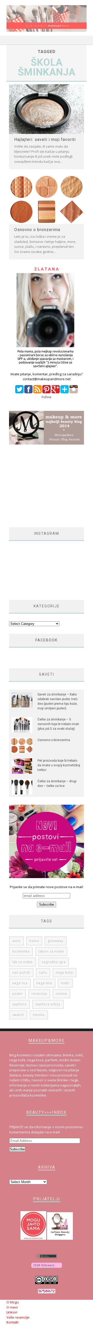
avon (16, 941)
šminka (39, 1015)
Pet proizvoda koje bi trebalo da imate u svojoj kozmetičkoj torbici (58, 765)
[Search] (83, 40)
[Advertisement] (51, 486)
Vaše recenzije (17, 1317)
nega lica (20, 983)
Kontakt (12, 1322)
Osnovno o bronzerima (37, 229)
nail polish (21, 972)
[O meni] (46, 369)
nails (43, 972)
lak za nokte (22, 962)
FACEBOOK (46, 640)
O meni (12, 1307)
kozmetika (21, 951)
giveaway (55, 941)
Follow (46, 397)
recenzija (39, 993)
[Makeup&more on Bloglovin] (46, 1268)
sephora (19, 1004)
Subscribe (17, 1149)
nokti (65, 983)
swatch (18, 1015)
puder (17, 993)
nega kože (64, 972)
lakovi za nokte (51, 951)
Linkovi (11, 1312)
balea (34, 941)
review (61, 993)
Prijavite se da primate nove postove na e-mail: (46, 887)
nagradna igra (54, 962)
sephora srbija (47, 1004)
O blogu (12, 1302)
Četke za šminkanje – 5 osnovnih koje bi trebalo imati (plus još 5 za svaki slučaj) (58, 724)
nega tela (44, 983)
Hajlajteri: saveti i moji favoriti (45, 139)
